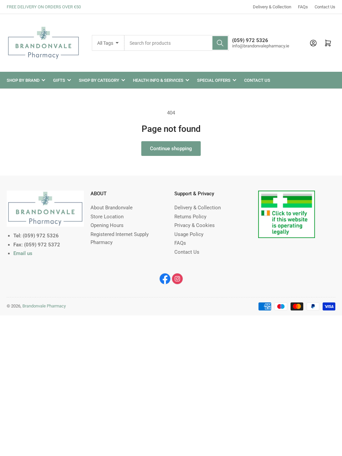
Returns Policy (190, 217)
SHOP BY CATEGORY (99, 80)
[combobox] (176, 43)
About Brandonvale (112, 208)
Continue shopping (171, 149)
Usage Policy (188, 234)
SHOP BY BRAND (23, 80)
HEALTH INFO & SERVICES (158, 80)
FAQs (303, 6)
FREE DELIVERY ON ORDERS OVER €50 (44, 6)
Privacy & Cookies (194, 225)
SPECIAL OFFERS (213, 80)
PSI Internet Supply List (284, 195)
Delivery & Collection (272, 6)
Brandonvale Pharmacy (44, 305)
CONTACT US (257, 80)
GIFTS (59, 80)
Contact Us (325, 6)
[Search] (220, 42)
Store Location (107, 217)
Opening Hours (107, 225)
